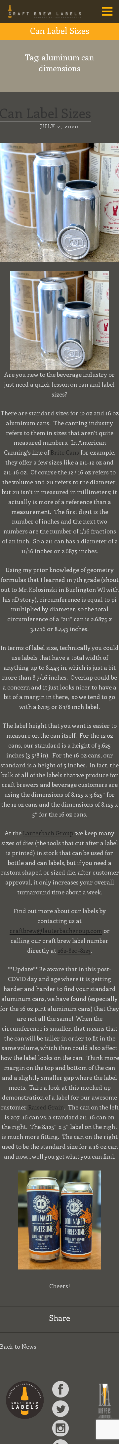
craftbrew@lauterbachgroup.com (56, 931)
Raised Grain (46, 1107)
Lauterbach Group (48, 833)
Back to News (18, 1346)
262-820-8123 (74, 950)
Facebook (60, 1389)
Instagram (60, 1428)
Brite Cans (65, 452)
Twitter (60, 1408)
